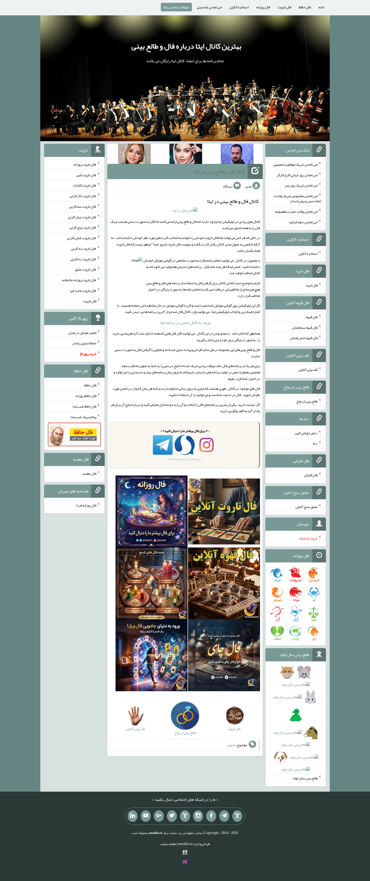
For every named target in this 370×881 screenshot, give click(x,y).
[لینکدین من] (133, 816)
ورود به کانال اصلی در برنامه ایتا (185, 322)
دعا (315, 443)
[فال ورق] (152, 656)
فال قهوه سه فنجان (305, 327)
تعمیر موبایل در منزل (82, 332)
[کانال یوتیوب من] (146, 816)
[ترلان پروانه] (185, 154)
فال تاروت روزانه (84, 164)
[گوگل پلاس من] (159, 816)
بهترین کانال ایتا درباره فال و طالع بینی (186, 46)
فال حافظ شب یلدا (84, 406)
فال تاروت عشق (85, 269)
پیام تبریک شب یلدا (83, 416)
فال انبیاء (312, 285)
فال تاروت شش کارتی (81, 237)
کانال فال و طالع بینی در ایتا (219, 171)
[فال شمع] (152, 584)
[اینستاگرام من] (198, 816)
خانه (321, 7)
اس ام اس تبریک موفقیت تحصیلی (296, 164)
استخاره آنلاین (239, 7)
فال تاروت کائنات (84, 185)
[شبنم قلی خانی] (134, 154)
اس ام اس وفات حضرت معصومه (296, 211)
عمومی (231, 744)
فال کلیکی (311, 475)
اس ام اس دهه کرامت (303, 221)
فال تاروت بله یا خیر (83, 290)
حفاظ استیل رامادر (84, 343)
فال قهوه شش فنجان (304, 337)
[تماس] (185, 816)
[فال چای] (224, 656)
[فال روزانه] (152, 512)
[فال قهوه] (224, 584)
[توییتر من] (172, 816)
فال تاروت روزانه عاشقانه (79, 279)
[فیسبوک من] (211, 816)
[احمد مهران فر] (237, 154)
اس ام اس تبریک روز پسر (301, 185)
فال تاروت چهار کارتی (82, 216)
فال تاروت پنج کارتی (82, 227)
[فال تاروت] (224, 512)
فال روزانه (263, 7)
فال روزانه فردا (86, 504)
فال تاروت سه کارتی (82, 206)
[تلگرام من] (224, 816)
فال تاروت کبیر (86, 174)
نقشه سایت (168, 843)
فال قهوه (312, 316)
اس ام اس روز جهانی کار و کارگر (297, 174)
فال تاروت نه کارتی (83, 248)
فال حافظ (305, 7)
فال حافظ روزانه (86, 395)
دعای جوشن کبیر (306, 432)
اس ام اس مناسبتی (209, 7)
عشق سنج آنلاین (306, 506)
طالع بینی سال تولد (305, 778)
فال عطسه (89, 473)
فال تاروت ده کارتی (83, 258)
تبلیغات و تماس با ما (176, 7)
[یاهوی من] (237, 816)
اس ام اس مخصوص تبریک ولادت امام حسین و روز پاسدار (297, 198)
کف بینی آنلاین (308, 369)
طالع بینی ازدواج (307, 401)
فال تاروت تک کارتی (83, 195)
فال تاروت (284, 7)
